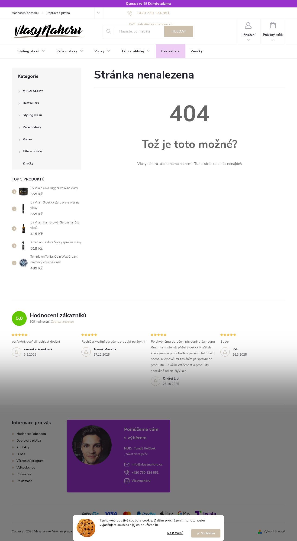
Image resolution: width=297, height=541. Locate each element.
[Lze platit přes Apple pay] (166, 513)
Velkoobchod (25, 467)
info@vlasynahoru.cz (147, 464)
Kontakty (22, 447)
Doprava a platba (58, 13)
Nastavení (175, 533)
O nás (20, 454)
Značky (28, 163)
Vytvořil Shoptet (274, 531)
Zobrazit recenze (62, 322)
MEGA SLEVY (33, 91)
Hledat (178, 31)
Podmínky (23, 474)
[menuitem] (31, 51)
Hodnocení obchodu (25, 13)
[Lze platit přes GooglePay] (184, 513)
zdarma (165, 4)
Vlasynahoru (141, 481)
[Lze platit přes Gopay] (90, 513)
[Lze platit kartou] (110, 513)
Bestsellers (31, 103)
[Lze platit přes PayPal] (146, 513)
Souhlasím (208, 533)
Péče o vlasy (32, 127)
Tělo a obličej (32, 151)
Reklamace (24, 481)
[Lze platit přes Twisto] (205, 513)
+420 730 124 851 (145, 472)
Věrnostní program (30, 461)
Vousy (27, 139)
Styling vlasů (32, 115)
